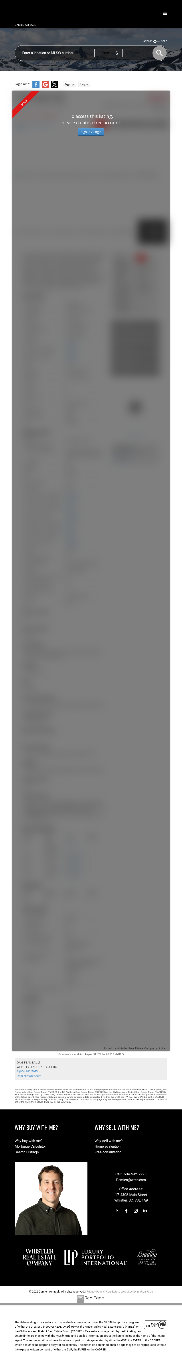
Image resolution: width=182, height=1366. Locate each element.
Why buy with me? (29, 1141)
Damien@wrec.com (29, 1076)
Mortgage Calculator (30, 1146)
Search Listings (27, 1152)
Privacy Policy (95, 1291)
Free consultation (108, 1152)
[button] (117, 1211)
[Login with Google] (45, 87)
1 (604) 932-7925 (27, 1071)
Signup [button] (69, 84)
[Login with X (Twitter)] (54, 87)
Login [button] (84, 84)
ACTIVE (147, 41)
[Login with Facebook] (36, 87)
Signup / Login (91, 132)
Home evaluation (108, 1146)
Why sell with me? (109, 1141)
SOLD (164, 41)
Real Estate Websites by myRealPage (129, 1291)
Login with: (22, 84)
